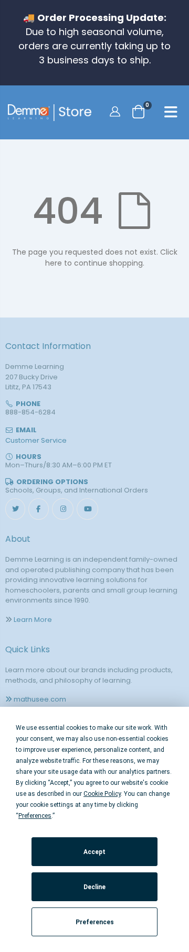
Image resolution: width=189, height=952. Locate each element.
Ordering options (52, 482)
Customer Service (36, 440)
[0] (138, 111)
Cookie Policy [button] (102, 793)
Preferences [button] (34, 815)
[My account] (116, 111)
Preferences (95, 922)
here (53, 263)
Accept (94, 852)
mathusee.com (40, 699)
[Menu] (170, 113)
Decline (94, 887)
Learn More (33, 620)
